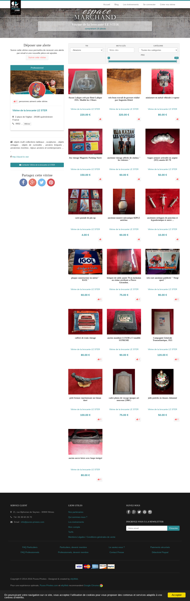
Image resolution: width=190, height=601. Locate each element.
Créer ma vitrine (167, 4)
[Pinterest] (51, 182)
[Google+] (32, 182)
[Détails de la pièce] (79, 278)
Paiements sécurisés (160, 547)
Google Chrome (91, 585)
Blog (116, 4)
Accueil (106, 4)
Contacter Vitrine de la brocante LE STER (38, 165)
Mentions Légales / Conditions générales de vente (91, 537)
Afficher (27, 124)
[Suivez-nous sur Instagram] (150, 512)
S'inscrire (173, 528)
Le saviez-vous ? (117, 547)
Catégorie (158, 46)
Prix (143, 55)
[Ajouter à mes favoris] (85, 278)
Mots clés (121, 46)
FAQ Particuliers (29, 547)
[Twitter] (42, 182)
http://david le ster (20, 157)
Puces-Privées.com (49, 585)
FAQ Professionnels (30, 552)
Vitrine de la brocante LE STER (29, 110)
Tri (86, 46)
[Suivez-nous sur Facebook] (128, 512)
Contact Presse (117, 552)
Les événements (131, 4)
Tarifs (70, 532)
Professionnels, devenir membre (73, 552)
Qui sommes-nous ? (77, 517)
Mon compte (74, 527)
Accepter (177, 595)
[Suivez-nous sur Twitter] (139, 512)
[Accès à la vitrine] (91, 278)
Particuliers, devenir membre (73, 547)
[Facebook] (23, 182)
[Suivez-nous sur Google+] (134, 512)
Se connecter (149, 4)
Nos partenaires (75, 512)
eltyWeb (74, 579)
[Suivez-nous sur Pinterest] (144, 512)
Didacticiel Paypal (160, 552)
